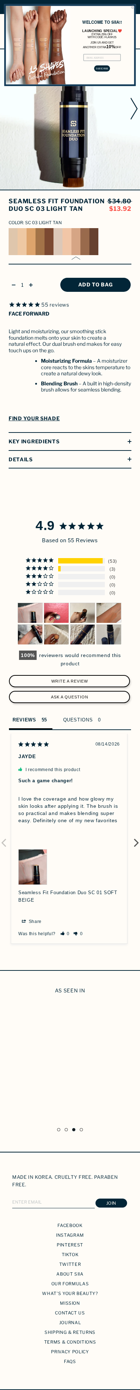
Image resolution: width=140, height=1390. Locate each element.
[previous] (4, 108)
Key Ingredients (34, 441)
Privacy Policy (70, 1351)
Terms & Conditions (70, 1342)
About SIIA (70, 1274)
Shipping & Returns (70, 1332)
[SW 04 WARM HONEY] (40, 241)
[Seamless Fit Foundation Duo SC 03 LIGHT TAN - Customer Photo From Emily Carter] (56, 634)
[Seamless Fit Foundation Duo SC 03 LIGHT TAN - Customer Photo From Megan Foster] (109, 613)
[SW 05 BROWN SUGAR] (49, 241)
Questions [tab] (78, 720)
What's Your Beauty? (70, 1293)
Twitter (70, 1264)
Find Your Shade (34, 418)
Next (136, 838)
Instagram (70, 1235)
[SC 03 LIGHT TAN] (75, 241)
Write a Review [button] (69, 681)
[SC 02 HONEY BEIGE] (66, 241)
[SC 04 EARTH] (84, 241)
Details (21, 459)
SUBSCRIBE (102, 68)
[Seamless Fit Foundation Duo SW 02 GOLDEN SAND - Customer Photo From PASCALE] (56, 613)
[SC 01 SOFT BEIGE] (57, 241)
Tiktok (70, 1254)
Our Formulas (70, 1283)
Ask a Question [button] (69, 697)
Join (111, 1203)
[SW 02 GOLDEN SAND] (22, 241)
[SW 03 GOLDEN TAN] (31, 241)
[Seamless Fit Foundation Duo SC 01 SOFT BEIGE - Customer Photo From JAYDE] (30, 613)
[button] (65, 933)
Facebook (69, 1225)
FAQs (70, 1361)
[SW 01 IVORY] (13, 241)
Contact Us (70, 1313)
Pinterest (70, 1245)
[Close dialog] (132, 7)
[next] (135, 108)
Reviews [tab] (24, 720)
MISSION (70, 1303)
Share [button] (34, 921)
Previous (3, 838)
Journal (70, 1322)
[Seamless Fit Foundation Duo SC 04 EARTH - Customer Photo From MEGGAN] (82, 613)
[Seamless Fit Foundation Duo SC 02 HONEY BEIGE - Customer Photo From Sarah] (82, 634)
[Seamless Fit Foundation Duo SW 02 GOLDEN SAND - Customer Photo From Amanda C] (109, 634)
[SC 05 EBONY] (93, 241)
